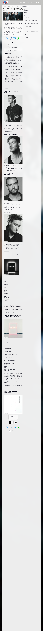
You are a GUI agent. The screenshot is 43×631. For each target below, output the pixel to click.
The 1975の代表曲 (27, 33)
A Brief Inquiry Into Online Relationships (32, 31)
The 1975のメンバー (7, 46)
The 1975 (26, 12)
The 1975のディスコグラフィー (29, 26)
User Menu (28, 2)
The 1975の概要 (7, 44)
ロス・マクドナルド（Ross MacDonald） (32, 23)
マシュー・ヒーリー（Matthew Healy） (11, 47)
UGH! (27, 37)
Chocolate (27, 34)
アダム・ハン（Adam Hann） (10, 49)
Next (15, 422)
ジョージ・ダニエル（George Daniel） (31, 24)
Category (22, 2)
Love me (27, 38)
